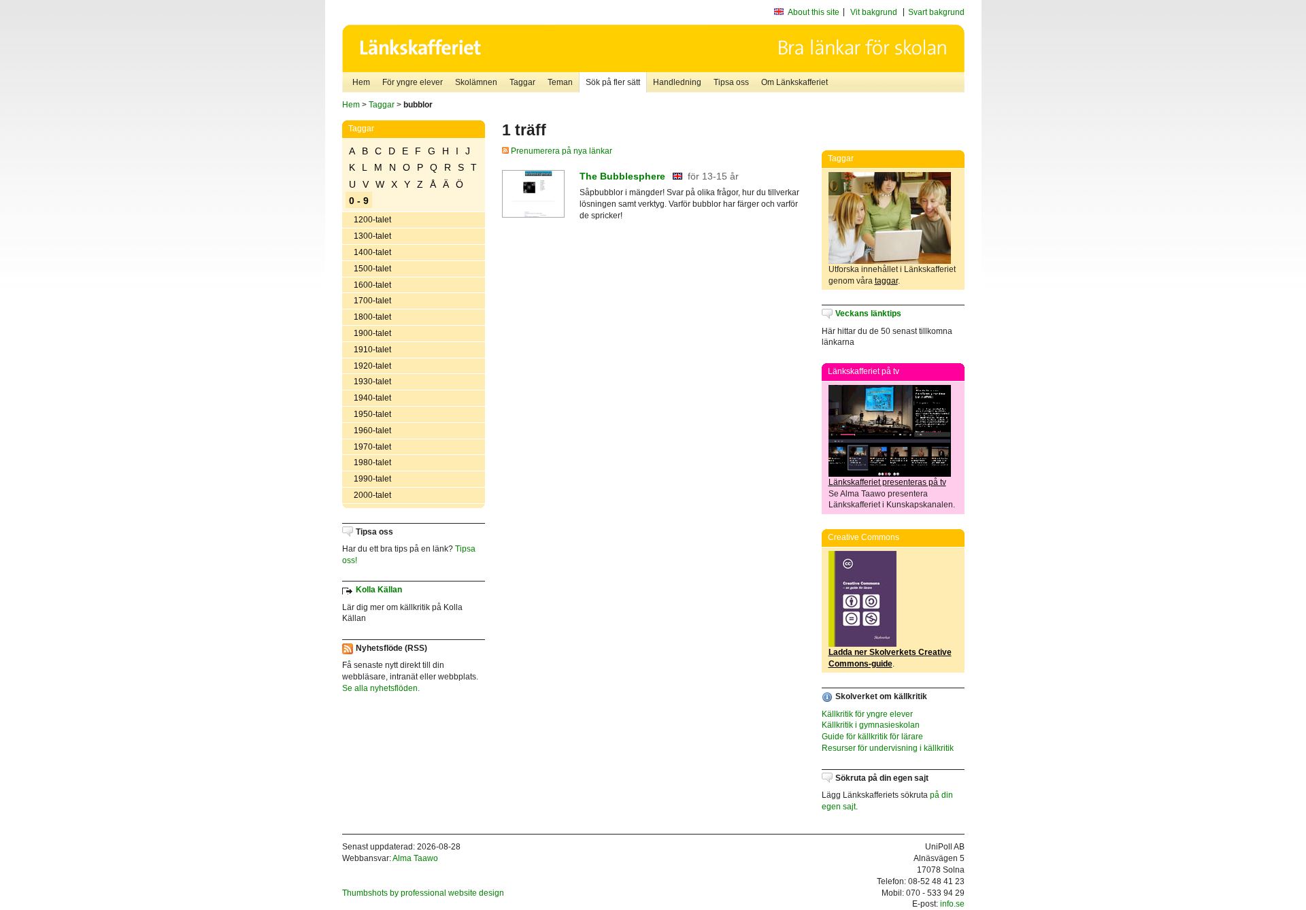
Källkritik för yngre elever (867, 714)
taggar (886, 281)
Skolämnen (476, 82)
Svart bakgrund (936, 12)
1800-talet (372, 317)
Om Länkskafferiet (794, 82)
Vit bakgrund (873, 12)
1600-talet (372, 285)
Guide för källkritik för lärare (872, 736)
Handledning (677, 82)
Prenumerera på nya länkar (560, 151)
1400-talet (372, 252)
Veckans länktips (868, 313)
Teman (560, 82)
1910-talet (372, 349)
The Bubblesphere (622, 176)
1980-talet (372, 462)
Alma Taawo (415, 858)
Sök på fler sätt (613, 82)
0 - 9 (359, 200)
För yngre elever (412, 82)
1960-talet (372, 430)
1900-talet (372, 333)
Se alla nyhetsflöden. (381, 688)
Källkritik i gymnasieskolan (871, 725)
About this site (813, 12)
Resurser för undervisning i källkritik (888, 748)
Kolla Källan (379, 589)
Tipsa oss (731, 82)
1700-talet (372, 300)
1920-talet (372, 366)
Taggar (522, 82)
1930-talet (372, 381)
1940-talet (372, 398)
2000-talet (372, 495)
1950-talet (372, 414)
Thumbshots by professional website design (423, 893)
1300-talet (372, 236)
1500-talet (372, 268)
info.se (952, 904)
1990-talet (372, 479)
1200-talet (372, 219)
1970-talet (372, 447)
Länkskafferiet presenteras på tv (887, 482)
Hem (361, 82)
